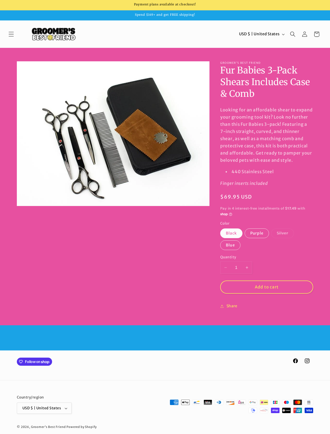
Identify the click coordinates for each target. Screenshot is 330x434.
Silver (285, 234)
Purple (256, 233)
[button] (11, 34)
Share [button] (232, 305)
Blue (230, 245)
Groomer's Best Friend (48, 427)
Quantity (228, 257)
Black (231, 233)
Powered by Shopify (81, 427)
